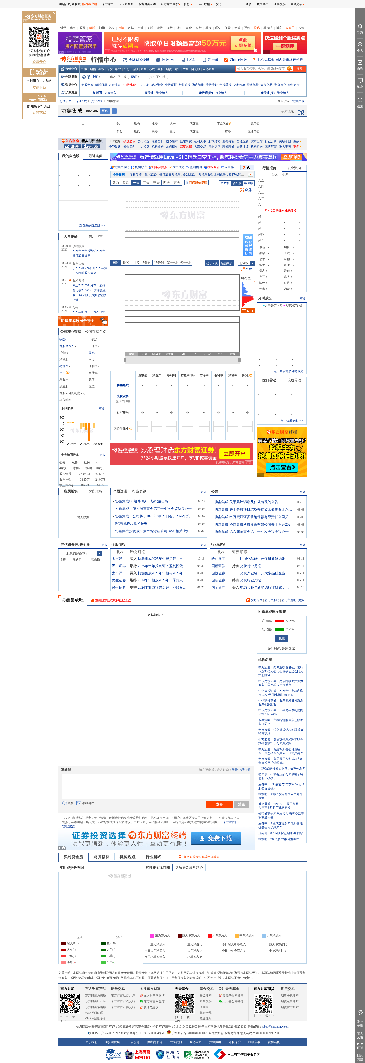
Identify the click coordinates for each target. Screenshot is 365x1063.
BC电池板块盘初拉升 (131, 524)
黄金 (189, 28)
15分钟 (159, 263)
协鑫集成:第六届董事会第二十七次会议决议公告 (252, 532)
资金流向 (115, 85)
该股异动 (294, 380)
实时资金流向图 (158, 867)
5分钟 (147, 263)
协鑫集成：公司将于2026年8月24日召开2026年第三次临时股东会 (155, 516)
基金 (208, 28)
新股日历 (101, 85)
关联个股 (285, 141)
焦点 (73, 28)
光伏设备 (97, 101)
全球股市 (71, 76)
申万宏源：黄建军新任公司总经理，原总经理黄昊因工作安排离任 (280, 751)
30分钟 (172, 263)
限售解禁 (253, 85)
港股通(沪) (206, 93)
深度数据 (186, 146)
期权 (111, 28)
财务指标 (102, 857)
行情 (121, 28)
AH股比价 (129, 85)
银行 (199, 28)
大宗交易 (266, 85)
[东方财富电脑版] (72, 145)
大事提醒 (71, 236)
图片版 (225, 183)
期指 (102, 28)
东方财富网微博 (154, 995)
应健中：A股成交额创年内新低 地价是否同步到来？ (280, 825)
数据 (131, 28)
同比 (92, 352)
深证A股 (81, 101)
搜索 (301, 28)
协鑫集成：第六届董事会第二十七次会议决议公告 (153, 509)
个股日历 (119, 174)
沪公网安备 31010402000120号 (191, 1033)
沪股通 (97, 93)
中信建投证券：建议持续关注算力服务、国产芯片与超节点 (280, 683)
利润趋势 (67, 408)
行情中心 (71, 69)
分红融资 (243, 141)
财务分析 (228, 141)
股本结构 (214, 141)
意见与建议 (151, 1007)
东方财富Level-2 (95, 1001)
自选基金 (209, 69)
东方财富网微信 (154, 1001)
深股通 (149, 93)
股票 (82, 28)
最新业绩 (243, 146)
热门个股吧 (271, 600)
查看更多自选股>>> (92, 225)
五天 (176, 183)
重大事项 (285, 146)
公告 (214, 491)
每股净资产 (66, 346)
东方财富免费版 (95, 995)
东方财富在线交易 (123, 1001)
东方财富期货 (264, 989)
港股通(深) (268, 93)
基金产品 (206, 1013)
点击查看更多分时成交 (288, 371)
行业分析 (271, 141)
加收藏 (76, 4)
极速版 (248, 183)
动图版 (236, 183)
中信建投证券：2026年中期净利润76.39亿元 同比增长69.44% (280, 693)
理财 (218, 28)
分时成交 (265, 298)
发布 (219, 804)
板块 (118, 69)
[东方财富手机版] (91, 145)
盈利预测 (198, 85)
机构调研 (213, 167)
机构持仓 (257, 146)
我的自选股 (70, 156)
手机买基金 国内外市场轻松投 (280, 60)
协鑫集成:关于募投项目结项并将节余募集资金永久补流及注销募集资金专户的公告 (254, 509)
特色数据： (116, 146)
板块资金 (157, 85)
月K (136, 263)
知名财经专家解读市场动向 (201, 857)
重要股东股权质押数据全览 (113, 600)
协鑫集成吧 (121, 167)
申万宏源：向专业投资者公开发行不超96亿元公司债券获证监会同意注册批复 (280, 671)
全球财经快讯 (139, 60)
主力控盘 (143, 146)
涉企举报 (360, 1023)
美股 (150, 28)
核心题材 (172, 141)
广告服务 (134, 1042)
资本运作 (257, 141)
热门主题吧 (288, 600)
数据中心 (169, 60)
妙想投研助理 (94, 1013)
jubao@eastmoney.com (275, 1026)
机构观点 (128, 857)
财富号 (290, 28)
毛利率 (63, 366)
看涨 (269, 621)
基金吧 (267, 28)
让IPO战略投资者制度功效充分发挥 (281, 768)
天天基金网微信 (232, 1001)
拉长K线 (212, 263)
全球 (141, 28)
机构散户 (158, 146)
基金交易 (206, 1001)
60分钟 (185, 263)
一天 (136, 183)
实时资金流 (73, 857)
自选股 (195, 69)
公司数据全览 (95, 331)
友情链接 (274, 1042)
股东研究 (186, 141)
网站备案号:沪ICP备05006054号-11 (144, 1033)
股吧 (257, 28)
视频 (247, 28)
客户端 (212, 60)
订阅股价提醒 (198, 182)
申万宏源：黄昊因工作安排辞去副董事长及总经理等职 (280, 761)
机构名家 (265, 660)
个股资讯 (120, 491)
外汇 (179, 28)
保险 (228, 28)
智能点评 (214, 146)
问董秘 (229, 167)
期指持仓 (280, 85)
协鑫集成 (123, 385)
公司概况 (143, 141)
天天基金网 (126, 4)
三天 (156, 183)
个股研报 (171, 85)
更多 (296, 141)
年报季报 (225, 85)
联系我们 (176, 1042)
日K (116, 263)
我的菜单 (263, 4)
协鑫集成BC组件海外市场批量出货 (141, 501)
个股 (110, 69)
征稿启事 (254, 1042)
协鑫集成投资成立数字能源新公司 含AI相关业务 (152, 531)
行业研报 (184, 85)
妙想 (187, 4)
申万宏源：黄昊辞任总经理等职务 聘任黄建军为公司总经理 (280, 741)
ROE (62, 373)
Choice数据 (238, 60)
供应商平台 (154, 1042)
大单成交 (178, 167)
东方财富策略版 (95, 1007)
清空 (241, 804)
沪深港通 (71, 92)
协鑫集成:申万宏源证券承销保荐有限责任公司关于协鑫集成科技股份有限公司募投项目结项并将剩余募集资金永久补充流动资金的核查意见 (254, 517)
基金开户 (206, 995)
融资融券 (294, 85)
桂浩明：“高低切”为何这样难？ (279, 839)
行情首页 (66, 101)
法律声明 (215, 1042)
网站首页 (65, 4)
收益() (63, 339)
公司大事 (200, 141)
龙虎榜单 (239, 85)
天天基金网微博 (232, 995)
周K (126, 263)
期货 (170, 28)
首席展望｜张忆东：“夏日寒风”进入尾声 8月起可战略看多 (280, 806)
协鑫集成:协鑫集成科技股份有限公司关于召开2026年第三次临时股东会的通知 (254, 524)
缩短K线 (226, 263)
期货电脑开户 (290, 1001)
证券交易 (280, 4)
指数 (84, 69)
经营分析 (158, 141)
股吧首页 (256, 600)
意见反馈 (360, 1035)
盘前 (115, 183)
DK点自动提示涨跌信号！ (282, 210)
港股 (160, 28)
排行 (127, 69)
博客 (279, 28)
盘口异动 (269, 380)
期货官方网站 (290, 1007)
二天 (146, 183)
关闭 (53, 13)
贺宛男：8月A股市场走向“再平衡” (280, 833)
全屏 (248, 190)
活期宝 (204, 1007)
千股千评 (212, 85)
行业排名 (154, 857)
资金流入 (110, 93)
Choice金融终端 (95, 1018)
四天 (166, 183)
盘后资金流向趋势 (189, 867)
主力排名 (143, 85)
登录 (235, 770)
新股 (92, 28)
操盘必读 (129, 141)
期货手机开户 (290, 995)
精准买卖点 (159, 167)
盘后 (125, 183)
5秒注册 (245, 770)
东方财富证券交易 (123, 1007)
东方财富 (67, 989)
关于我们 (91, 1042)
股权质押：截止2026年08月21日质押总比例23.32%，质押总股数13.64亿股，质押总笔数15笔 (190, 174)
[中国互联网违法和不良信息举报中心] (237, 1054)
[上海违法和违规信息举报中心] (197, 1054)
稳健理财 (206, 1018)
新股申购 (87, 85)
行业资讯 (139, 491)
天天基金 (182, 989)
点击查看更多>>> (291, 421)
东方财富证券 (147, 4)
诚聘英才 (195, 1042)
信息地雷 (96, 236)
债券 (237, 28)
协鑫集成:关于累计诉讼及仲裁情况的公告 (246, 502)
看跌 (269, 629)
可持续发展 (112, 1042)
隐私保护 (235, 1042)
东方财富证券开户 (123, 995)
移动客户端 (89, 4)
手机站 (191, 60)
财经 (63, 28)
